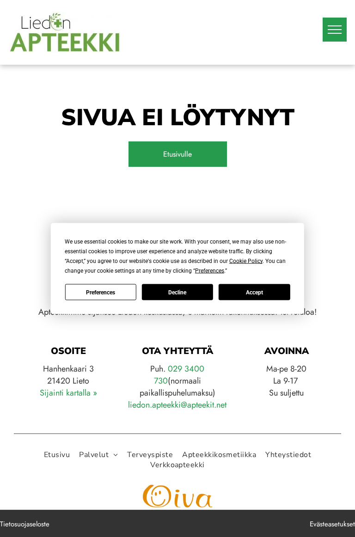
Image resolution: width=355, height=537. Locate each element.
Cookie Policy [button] (246, 261)
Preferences (100, 292)
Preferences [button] (209, 271)
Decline (177, 292)
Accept (254, 292)
